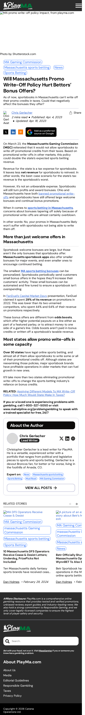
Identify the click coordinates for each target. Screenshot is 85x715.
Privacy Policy (12, 696)
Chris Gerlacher (22, 112)
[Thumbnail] (27, 513)
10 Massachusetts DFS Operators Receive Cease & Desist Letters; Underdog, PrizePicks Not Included (26, 556)
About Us (9, 670)
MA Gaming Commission (22, 62)
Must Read (31, 478)
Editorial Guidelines (16, 680)
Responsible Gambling (18, 685)
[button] (78, 6)
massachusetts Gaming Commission (22, 530)
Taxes (7, 691)
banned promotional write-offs (39, 195)
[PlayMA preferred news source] (41, 132)
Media (7, 675)
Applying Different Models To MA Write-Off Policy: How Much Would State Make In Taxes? (39, 393)
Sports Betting (15, 73)
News (58, 67)
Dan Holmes (11, 582)
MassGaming (45, 650)
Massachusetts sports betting (27, 67)
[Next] (76, 504)
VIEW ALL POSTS (38, 488)
